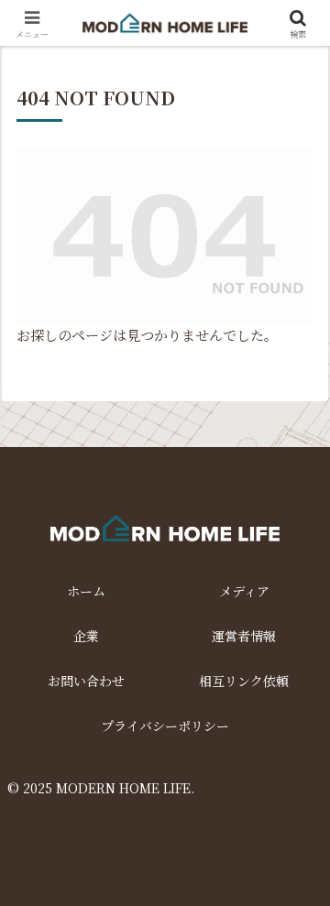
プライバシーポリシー (165, 725)
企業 (86, 636)
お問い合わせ (86, 680)
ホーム (86, 591)
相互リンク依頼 (244, 680)
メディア (244, 591)
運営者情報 (244, 636)
